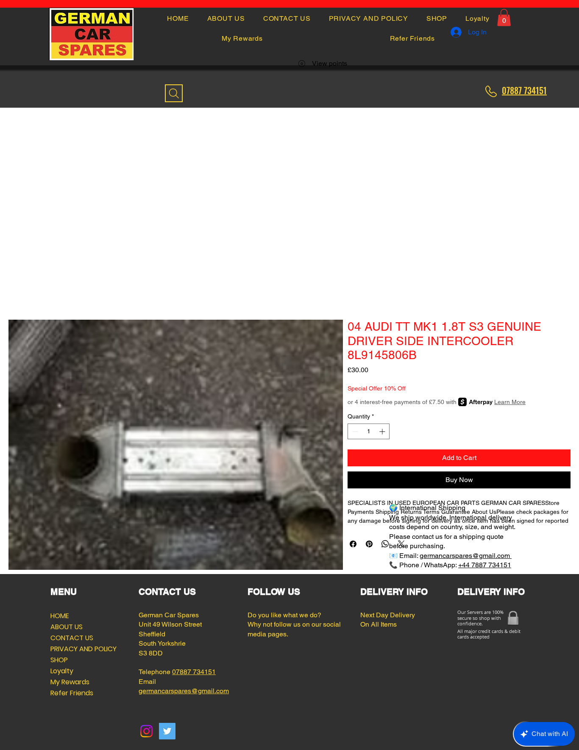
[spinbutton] (368, 431)
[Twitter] (167, 731)
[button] (504, 17)
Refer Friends (70, 693)
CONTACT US (70, 638)
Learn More (510, 402)
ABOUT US (66, 627)
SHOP (59, 660)
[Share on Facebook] (353, 544)
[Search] (174, 93)
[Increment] (383, 431)
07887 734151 (194, 672)
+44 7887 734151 (484, 565)
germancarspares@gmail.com (466, 556)
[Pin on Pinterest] (369, 544)
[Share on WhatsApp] (385, 544)
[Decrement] (354, 431)
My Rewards (69, 682)
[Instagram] (146, 731)
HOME (59, 616)
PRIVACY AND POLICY (70, 649)
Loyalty (61, 671)
